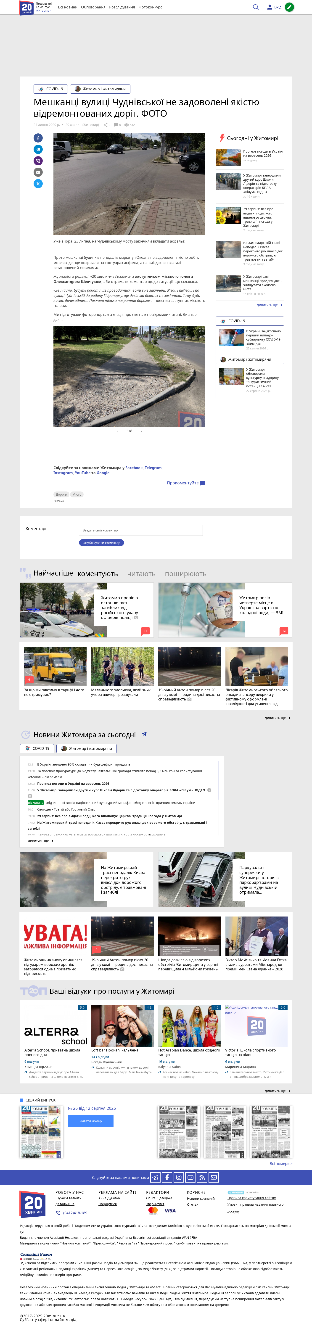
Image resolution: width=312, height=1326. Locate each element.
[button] (144, 734)
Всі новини (67, 7)
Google (103, 472)
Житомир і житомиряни (104, 88)
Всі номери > (281, 1163)
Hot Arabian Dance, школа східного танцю (189, 1052)
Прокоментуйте (186, 483)
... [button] (168, 7)
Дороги (61, 494)
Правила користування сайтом (251, 1198)
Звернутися (107, 1204)
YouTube (82, 472)
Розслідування (122, 7)
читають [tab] (141, 573)
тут (22, 1231)
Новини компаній (201, 1198)
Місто (76, 494)
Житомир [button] (43, 11)
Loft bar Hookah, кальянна (114, 1050)
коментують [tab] (98, 573)
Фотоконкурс (150, 7)
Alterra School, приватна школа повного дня (52, 1052)
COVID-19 (54, 88)
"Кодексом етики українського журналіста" (108, 1225)
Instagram (63, 472)
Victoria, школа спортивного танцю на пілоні (250, 1052)
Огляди (192, 1204)
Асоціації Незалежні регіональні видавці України (89, 1237)
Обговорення (93, 7)
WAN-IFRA (189, 1237)
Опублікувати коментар (101, 543)
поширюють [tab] (186, 573)
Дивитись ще (270, 305)
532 (129, 124)
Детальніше (65, 1204)
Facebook (134, 467)
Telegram (153, 467)
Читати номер (90, 1121)
